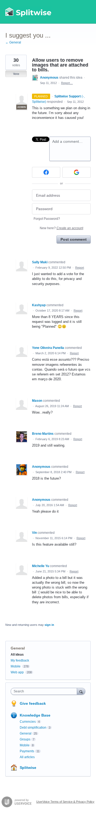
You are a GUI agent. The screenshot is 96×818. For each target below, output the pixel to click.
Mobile (16, 666)
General (18, 648)
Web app (17, 672)
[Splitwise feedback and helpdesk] (28, 12)
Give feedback (33, 703)
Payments (27, 751)
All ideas (17, 654)
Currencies (28, 722)
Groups (25, 739)
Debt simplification (33, 727)
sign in (49, 624)
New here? (61, 228)
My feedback (20, 660)
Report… (67, 83)
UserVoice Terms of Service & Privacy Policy (65, 801)
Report (79, 267)
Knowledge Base (35, 715)
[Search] (81, 691)
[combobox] (45, 691)
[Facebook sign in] (46, 172)
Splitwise (28, 767)
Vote (16, 73)
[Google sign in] (76, 172)
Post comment (74, 239)
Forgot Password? (47, 219)
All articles (27, 757)
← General (13, 42)
